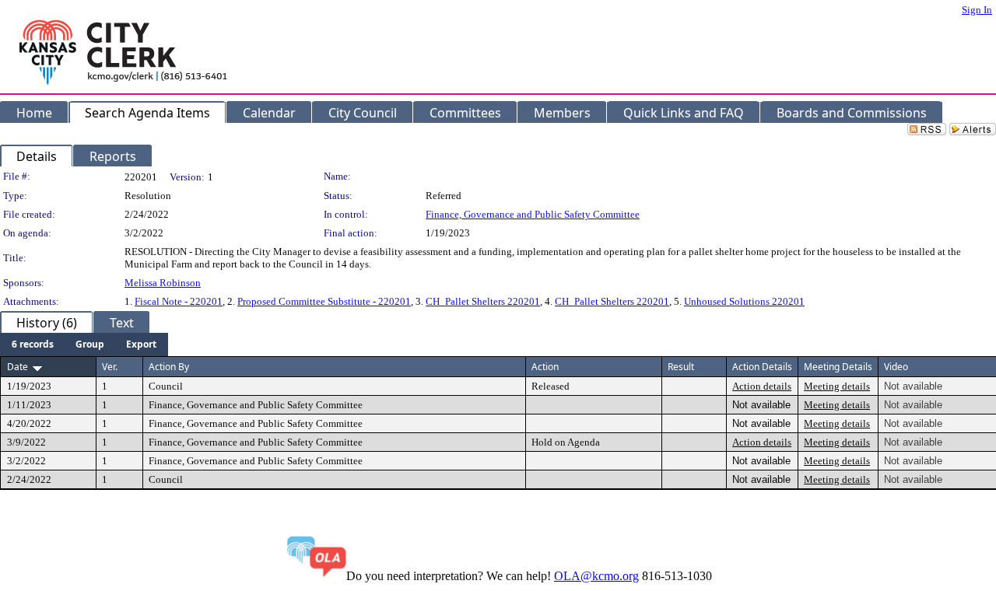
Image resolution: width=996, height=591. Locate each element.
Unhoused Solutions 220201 (744, 301)
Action (545, 366)
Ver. (109, 366)
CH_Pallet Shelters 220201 (483, 301)
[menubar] (84, 344)
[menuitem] (33, 344)
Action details (761, 386)
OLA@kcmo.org (596, 575)
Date (17, 366)
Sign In (977, 10)
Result (681, 366)
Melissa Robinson (162, 283)
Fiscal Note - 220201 (179, 301)
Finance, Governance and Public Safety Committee (533, 214)
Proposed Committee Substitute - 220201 (324, 301)
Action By (169, 366)
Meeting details (837, 386)
